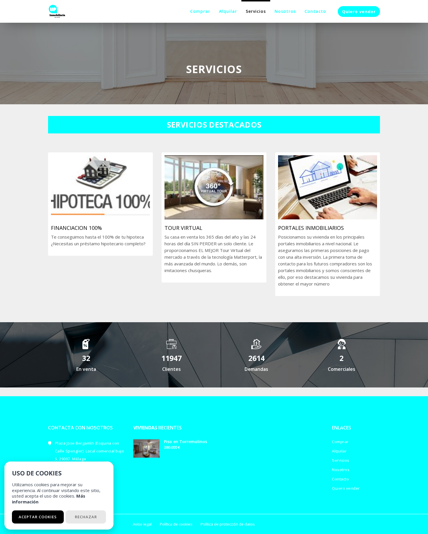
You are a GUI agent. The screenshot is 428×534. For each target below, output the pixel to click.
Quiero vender (359, 11)
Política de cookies (176, 524)
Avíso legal (142, 524)
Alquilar (228, 11)
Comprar (200, 11)
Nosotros (285, 11)
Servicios (256, 11)
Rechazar (86, 516)
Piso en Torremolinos (185, 441)
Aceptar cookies (38, 516)
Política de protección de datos (228, 524)
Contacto (315, 11)
